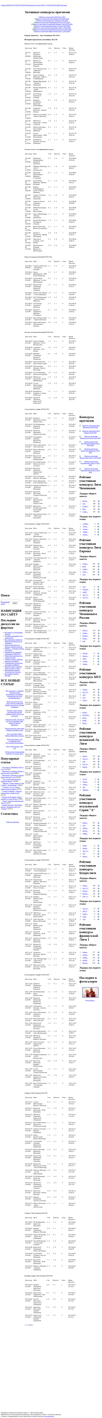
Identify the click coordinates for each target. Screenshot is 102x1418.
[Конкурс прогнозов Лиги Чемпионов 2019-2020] (52, 19)
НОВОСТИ (11, 5)
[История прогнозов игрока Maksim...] (98, 790)
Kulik (84, 916)
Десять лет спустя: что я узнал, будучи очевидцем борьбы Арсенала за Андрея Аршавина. (14, 704)
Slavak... (85, 501)
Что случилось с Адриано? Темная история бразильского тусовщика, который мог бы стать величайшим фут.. (15, 694)
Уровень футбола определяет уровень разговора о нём (14, 729)
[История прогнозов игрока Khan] (99, 509)
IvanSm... (85, 506)
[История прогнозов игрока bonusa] (98, 848)
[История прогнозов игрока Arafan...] (99, 512)
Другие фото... (90, 1000)
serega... (85, 856)
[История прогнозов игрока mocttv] (99, 718)
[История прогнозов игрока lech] (98, 787)
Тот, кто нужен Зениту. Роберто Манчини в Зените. (14, 735)
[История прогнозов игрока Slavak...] (99, 501)
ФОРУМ (23, 5)
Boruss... (85, 963)
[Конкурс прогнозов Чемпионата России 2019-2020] (52, 22)
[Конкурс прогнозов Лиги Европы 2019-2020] (52, 20)
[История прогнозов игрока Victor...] (98, 527)
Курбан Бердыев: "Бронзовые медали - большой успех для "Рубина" (11, 807)
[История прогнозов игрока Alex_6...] (98, 595)
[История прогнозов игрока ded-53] (98, 911)
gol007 (85, 592)
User (83, 504)
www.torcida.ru (49, 1416)
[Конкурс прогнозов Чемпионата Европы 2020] (52, 17)
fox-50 (85, 779)
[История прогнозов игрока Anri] (98, 919)
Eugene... (85, 894)
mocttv (84, 718)
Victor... (85, 526)
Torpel (85, 845)
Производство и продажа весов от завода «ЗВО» (13, 667)
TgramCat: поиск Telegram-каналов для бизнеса (14, 660)
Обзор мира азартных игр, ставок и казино (14, 656)
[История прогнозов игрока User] (99, 504)
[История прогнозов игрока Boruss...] (98, 963)
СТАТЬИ (49, 5)
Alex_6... (85, 595)
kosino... (85, 656)
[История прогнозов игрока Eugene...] (98, 894)
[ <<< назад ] (29, 1325)
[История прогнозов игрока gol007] (98, 592)
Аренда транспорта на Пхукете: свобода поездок (13, 646)
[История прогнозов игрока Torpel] (98, 846)
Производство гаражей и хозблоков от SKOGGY (13, 653)
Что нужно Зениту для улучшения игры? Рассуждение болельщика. (15, 741)
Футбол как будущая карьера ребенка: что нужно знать (14, 753)
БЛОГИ (17, 5)
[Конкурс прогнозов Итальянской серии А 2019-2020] (52, 28)
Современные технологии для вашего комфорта (14, 664)
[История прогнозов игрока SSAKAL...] (99, 715)
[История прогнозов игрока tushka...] (98, 767)
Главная (3, 5)
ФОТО (43, 5)
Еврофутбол (31, 5)
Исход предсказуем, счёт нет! (14, 747)
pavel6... (85, 661)
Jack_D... (86, 597)
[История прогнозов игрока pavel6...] (98, 661)
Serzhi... (85, 638)
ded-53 (85, 911)
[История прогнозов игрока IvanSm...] (99, 506)
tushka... (85, 767)
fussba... (85, 782)
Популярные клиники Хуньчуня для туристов (13, 671)
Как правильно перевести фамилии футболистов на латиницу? (13, 641)
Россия (38, 5)
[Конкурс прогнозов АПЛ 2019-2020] (52, 24)
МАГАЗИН (56, 5)
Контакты (63, 5)
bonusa (85, 848)
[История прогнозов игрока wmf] (98, 695)
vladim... (85, 532)
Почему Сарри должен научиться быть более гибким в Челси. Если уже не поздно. (15, 713)
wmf (83, 695)
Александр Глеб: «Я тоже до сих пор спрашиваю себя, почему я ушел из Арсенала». (14, 722)
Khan (84, 509)
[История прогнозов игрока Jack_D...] (98, 598)
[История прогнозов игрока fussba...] (98, 782)
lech (84, 787)
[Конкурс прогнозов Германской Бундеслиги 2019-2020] (51, 29)
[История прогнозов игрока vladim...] (98, 532)
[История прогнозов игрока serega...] (98, 856)
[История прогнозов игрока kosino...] (98, 656)
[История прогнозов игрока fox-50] (98, 779)
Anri (84, 919)
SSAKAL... (86, 715)
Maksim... (86, 790)
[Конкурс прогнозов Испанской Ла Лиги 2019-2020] (52, 26)
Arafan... (85, 512)
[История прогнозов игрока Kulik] (98, 917)
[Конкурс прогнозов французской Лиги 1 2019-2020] (52, 31)
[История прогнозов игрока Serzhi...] (99, 639)
